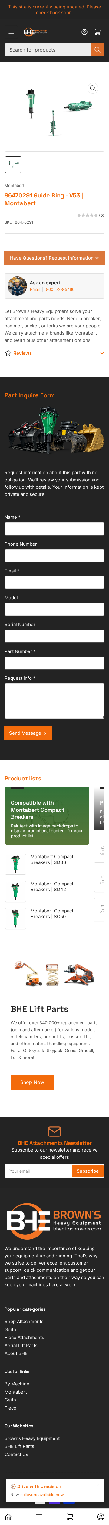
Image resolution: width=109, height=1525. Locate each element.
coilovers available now (42, 1494)
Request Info (20, 678)
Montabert (15, 185)
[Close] (98, 1485)
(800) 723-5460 (59, 289)
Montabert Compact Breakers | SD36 (52, 859)
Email (35, 289)
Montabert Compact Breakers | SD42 (52, 887)
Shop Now (32, 1082)
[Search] (97, 49)
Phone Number (21, 544)
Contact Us (16, 1454)
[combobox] (54, 49)
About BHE (16, 1353)
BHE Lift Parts (19, 1446)
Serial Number (20, 624)
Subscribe (88, 1171)
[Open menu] (11, 32)
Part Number (20, 651)
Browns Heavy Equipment (32, 1438)
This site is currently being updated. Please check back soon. (54, 9)
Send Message (25, 733)
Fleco (10, 1408)
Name (13, 517)
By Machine (17, 1384)
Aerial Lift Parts (21, 1345)
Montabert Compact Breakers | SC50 (52, 914)
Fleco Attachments (24, 1337)
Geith (10, 1329)
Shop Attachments (24, 1321)
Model (11, 597)
